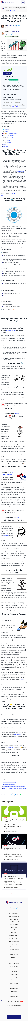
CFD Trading (14, 969)
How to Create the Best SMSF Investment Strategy (15, 788)
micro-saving (6, 535)
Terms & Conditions (8, 1010)
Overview (7, 129)
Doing (8, 140)
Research (14, 994)
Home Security (14, 954)
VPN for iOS (14, 932)
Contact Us (14, 991)
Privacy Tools (13, 935)
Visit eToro (7, 73)
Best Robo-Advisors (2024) (9, 782)
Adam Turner (16, 31)
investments (17, 734)
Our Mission (14, 986)
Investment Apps (14, 977)
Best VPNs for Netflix (14, 922)
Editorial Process (14, 996)
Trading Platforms (14, 966)
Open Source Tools (14, 938)
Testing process (14, 988)
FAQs (4, 144)
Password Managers (14, 941)
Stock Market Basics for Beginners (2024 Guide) (14, 786)
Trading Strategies (14, 974)
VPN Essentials (13, 913)
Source (17, 413)
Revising (9, 142)
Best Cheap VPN (14, 919)
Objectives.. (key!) (13, 133)
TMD (17, 106)
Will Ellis (9, 25)
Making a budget (9, 747)
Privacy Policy (2, 1010)
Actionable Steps (11, 137)
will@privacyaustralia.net (15, 1005)
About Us (13, 980)
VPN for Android (14, 929)
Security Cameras (14, 952)
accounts (20, 171)
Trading (13, 957)
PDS (13, 106)
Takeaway (5, 146)
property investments (11, 330)
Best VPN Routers (14, 924)
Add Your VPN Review (14, 1017)
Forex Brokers (14, 961)
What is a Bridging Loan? (9, 784)
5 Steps (6, 131)
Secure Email (14, 944)
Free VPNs (14, 927)
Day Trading (14, 971)
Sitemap (19, 1011)
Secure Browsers (14, 946)
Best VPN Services (14, 916)
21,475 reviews (13, 82)
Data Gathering (10, 135)
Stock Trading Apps (14, 963)
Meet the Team (14, 983)
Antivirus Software (14, 949)
